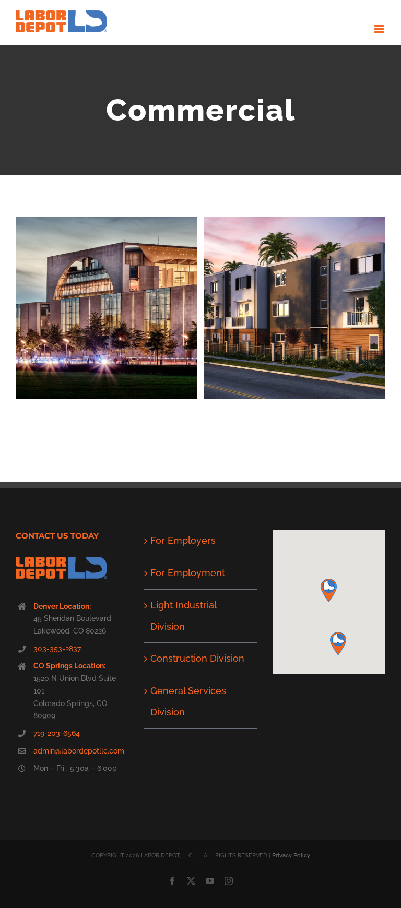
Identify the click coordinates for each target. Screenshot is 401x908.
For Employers (183, 540)
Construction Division (197, 658)
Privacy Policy (291, 855)
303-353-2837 (57, 648)
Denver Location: (62, 606)
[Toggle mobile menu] (379, 28)
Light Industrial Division (183, 616)
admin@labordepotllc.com (78, 751)
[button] (328, 590)
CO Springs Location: (69, 666)
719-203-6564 (56, 733)
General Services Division (188, 701)
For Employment (187, 572)
